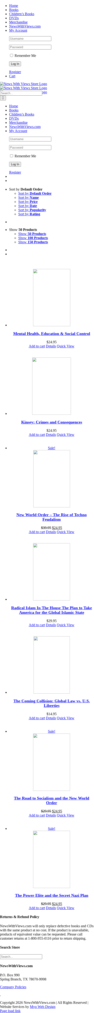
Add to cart (37, 346)
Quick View (65, 346)
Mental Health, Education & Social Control (51, 333)
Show (32, 234)
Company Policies (13, 987)
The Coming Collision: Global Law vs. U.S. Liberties (51, 703)
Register (15, 72)
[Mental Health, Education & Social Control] (51, 298)
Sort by (35, 193)
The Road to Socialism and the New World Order (51, 800)
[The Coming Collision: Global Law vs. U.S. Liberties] (51, 665)
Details (51, 346)
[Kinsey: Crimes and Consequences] (51, 386)
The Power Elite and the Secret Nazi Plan (51, 895)
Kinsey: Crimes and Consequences (51, 422)
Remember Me (25, 56)
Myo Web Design (42, 1007)
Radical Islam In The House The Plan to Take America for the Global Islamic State (51, 610)
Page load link (10, 1011)
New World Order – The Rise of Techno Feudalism (51, 517)
